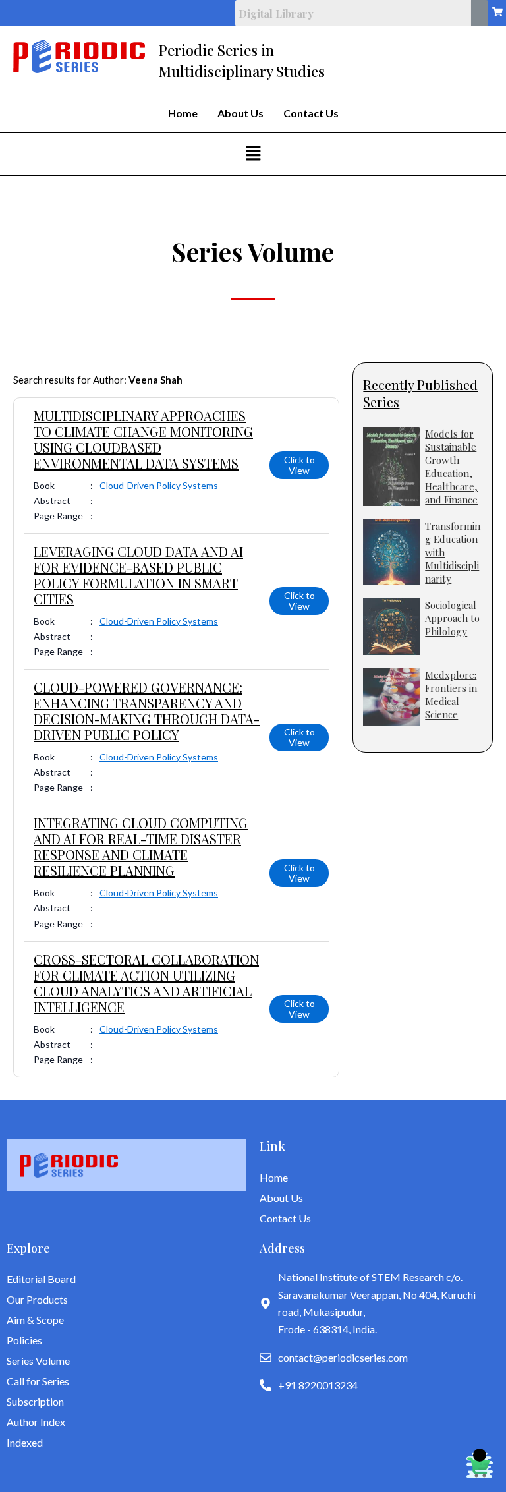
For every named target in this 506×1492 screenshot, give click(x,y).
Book (44, 485)
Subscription (35, 1401)
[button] (253, 154)
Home (183, 113)
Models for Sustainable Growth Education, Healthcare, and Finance (451, 466)
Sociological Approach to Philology (452, 618)
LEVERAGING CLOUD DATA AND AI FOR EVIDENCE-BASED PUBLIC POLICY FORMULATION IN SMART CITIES (138, 575)
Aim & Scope (35, 1319)
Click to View (299, 465)
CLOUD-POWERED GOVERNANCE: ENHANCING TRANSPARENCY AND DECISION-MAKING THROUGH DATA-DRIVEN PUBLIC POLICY (147, 710)
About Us (240, 113)
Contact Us (311, 113)
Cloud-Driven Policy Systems (158, 485)
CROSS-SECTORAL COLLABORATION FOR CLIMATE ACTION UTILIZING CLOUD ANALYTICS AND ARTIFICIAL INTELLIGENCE (146, 983)
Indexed (25, 1442)
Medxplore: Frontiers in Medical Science (451, 694)
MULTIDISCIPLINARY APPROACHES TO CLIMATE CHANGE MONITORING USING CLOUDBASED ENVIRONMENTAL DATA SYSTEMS (143, 439)
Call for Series (38, 1381)
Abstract (52, 500)
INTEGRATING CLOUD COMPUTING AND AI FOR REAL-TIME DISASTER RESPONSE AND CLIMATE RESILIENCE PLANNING (141, 846)
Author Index (36, 1422)
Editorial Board (41, 1279)
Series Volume (38, 1360)
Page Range (58, 515)
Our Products (37, 1299)
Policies (24, 1340)
